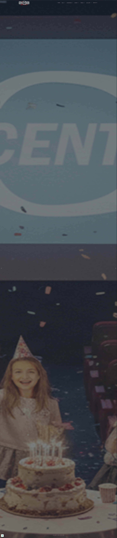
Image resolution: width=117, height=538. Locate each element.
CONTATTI (95, 2)
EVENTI (76, 2)
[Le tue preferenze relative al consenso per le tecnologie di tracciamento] (2, 535)
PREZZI (82, 2)
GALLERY (88, 2)
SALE (63, 2)
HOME (59, 2)
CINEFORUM (69, 2)
